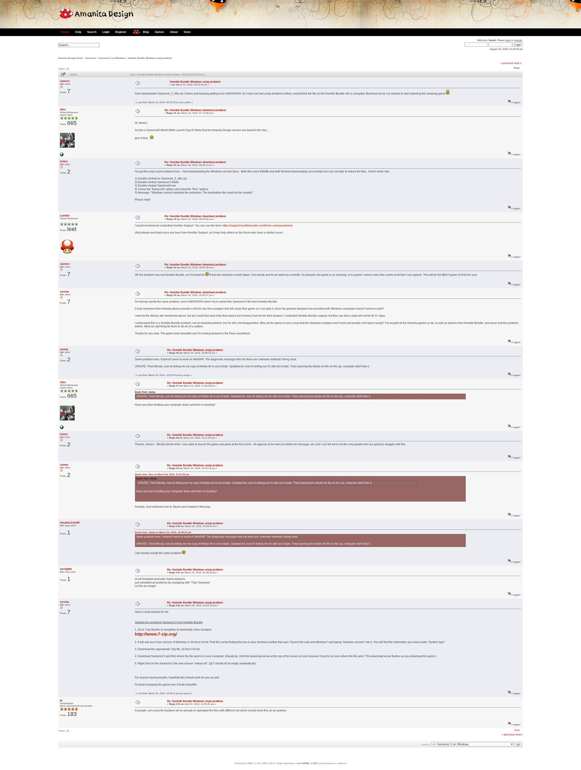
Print (516, 68)
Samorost (90, 58)
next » (518, 63)
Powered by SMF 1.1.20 (247, 763)
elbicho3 (342, 763)
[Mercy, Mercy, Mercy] (62, 155)
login (507, 40)
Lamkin (64, 215)
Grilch (64, 161)
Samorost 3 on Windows (112, 58)
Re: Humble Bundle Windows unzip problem (195, 350)
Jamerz (65, 81)
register (518, 40)
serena (64, 291)
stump (64, 349)
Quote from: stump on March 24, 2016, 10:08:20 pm (163, 532)
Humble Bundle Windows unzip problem (150, 58)
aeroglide (66, 569)
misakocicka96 (70, 522)
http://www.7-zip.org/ (156, 634)
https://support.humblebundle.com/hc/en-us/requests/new (257, 225)
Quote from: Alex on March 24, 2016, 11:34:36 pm (162, 474)
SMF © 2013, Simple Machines (278, 763)
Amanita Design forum (70, 58)
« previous (506, 63)
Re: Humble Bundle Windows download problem (195, 110)
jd (61, 700)
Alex (63, 109)
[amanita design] (134, 31)
